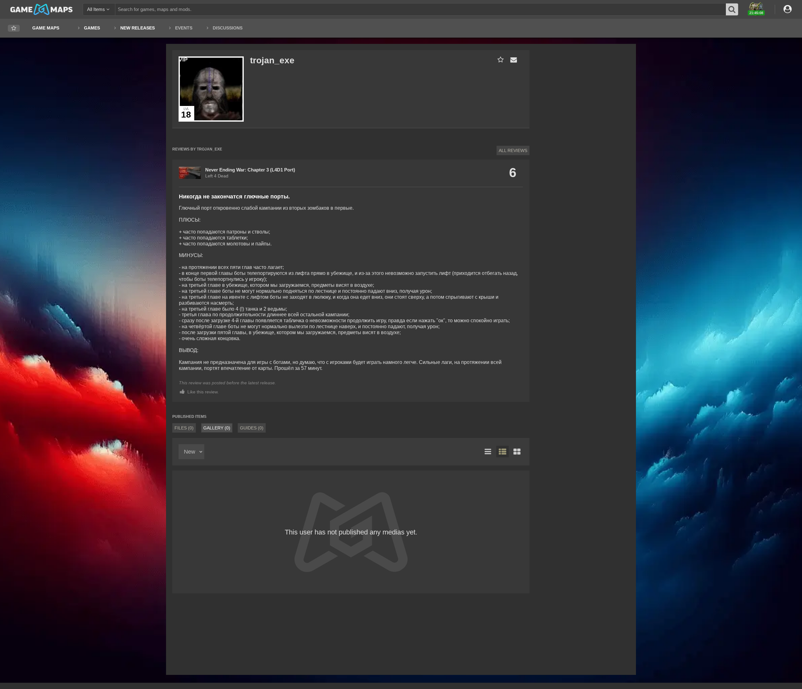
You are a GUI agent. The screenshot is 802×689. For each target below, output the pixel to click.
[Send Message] (512, 59)
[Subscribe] (499, 59)
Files (184, 427)
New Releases (137, 27)
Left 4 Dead (216, 175)
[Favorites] (14, 28)
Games (92, 27)
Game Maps (45, 27)
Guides (251, 427)
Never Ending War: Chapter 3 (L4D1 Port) (250, 169)
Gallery (216, 427)
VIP (183, 59)
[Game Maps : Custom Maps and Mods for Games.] (41, 9)
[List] (488, 452)
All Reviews (513, 150)
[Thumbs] (517, 452)
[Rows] (502, 452)
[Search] (732, 9)
